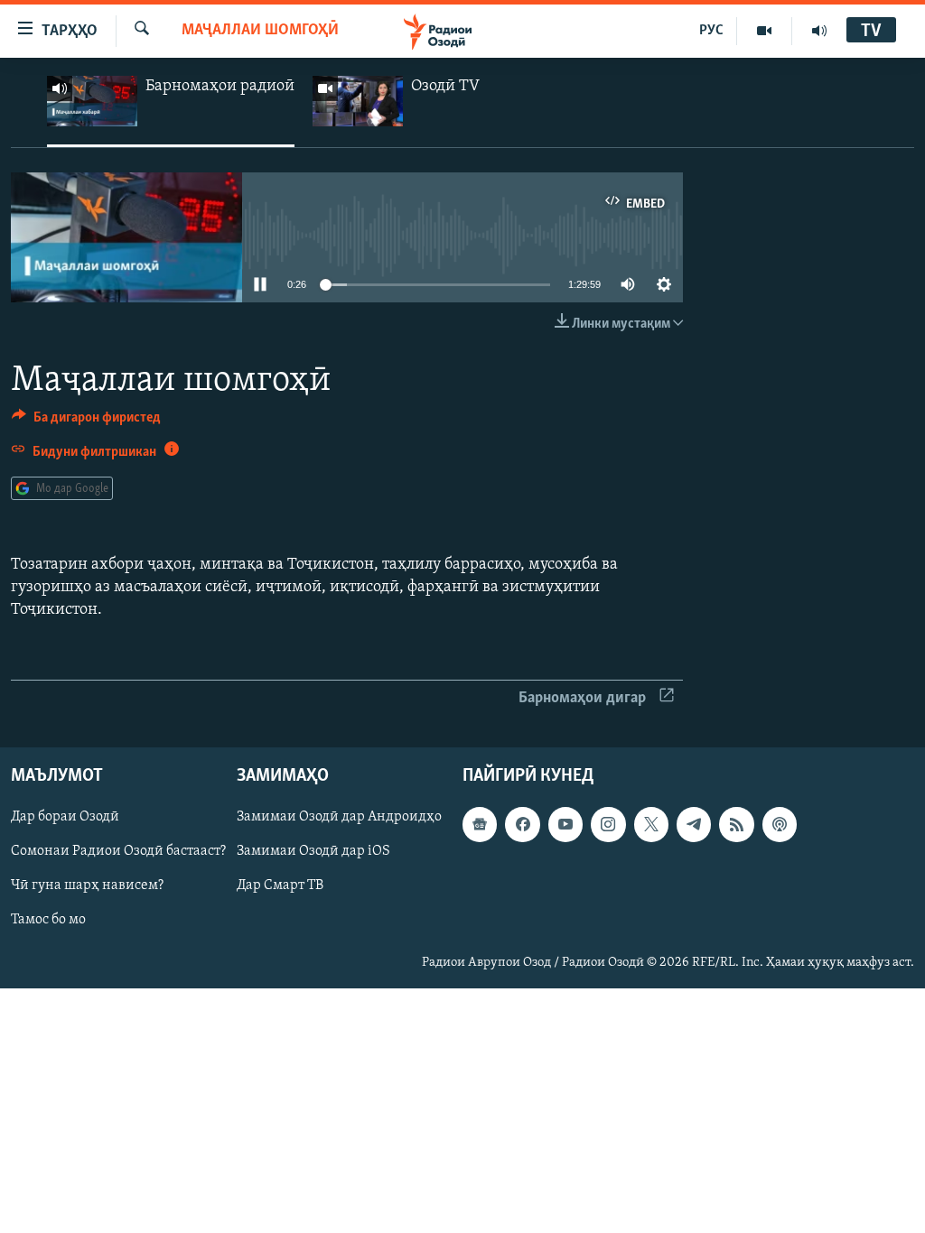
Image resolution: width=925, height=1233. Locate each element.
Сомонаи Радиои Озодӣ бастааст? (118, 851)
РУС (711, 30)
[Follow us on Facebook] (522, 824)
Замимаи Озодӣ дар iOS (313, 851)
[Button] (86, 421)
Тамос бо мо (48, 920)
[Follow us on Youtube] (565, 824)
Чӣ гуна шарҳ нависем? (87, 885)
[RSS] (736, 824)
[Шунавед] (819, 30)
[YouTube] (764, 30)
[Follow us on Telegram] (694, 824)
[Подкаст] (779, 824)
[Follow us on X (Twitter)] (651, 824)
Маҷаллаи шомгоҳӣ (260, 31)
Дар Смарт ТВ (280, 885)
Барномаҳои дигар (582, 699)
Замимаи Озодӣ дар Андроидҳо (339, 817)
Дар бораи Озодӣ (65, 817)
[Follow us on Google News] (479, 824)
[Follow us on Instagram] (608, 824)
